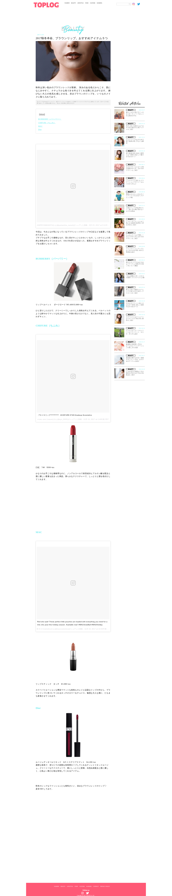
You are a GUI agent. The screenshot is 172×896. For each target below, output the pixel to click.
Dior (40, 129)
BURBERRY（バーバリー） (50, 119)
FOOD (86, 3)
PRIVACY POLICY (105, 886)
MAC (40, 126)
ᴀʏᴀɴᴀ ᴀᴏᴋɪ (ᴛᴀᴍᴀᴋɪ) (45, 419)
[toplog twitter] (139, 4)
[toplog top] (46, 4)
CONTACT (96, 886)
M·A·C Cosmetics (44, 629)
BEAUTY (73, 3)
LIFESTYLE (80, 3)
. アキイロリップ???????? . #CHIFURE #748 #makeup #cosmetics (64, 415)
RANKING (99, 3)
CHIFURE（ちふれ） (47, 123)
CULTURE (92, 3)
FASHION (67, 3)
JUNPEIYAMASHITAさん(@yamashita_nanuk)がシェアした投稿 (62, 225)
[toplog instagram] (134, 4)
